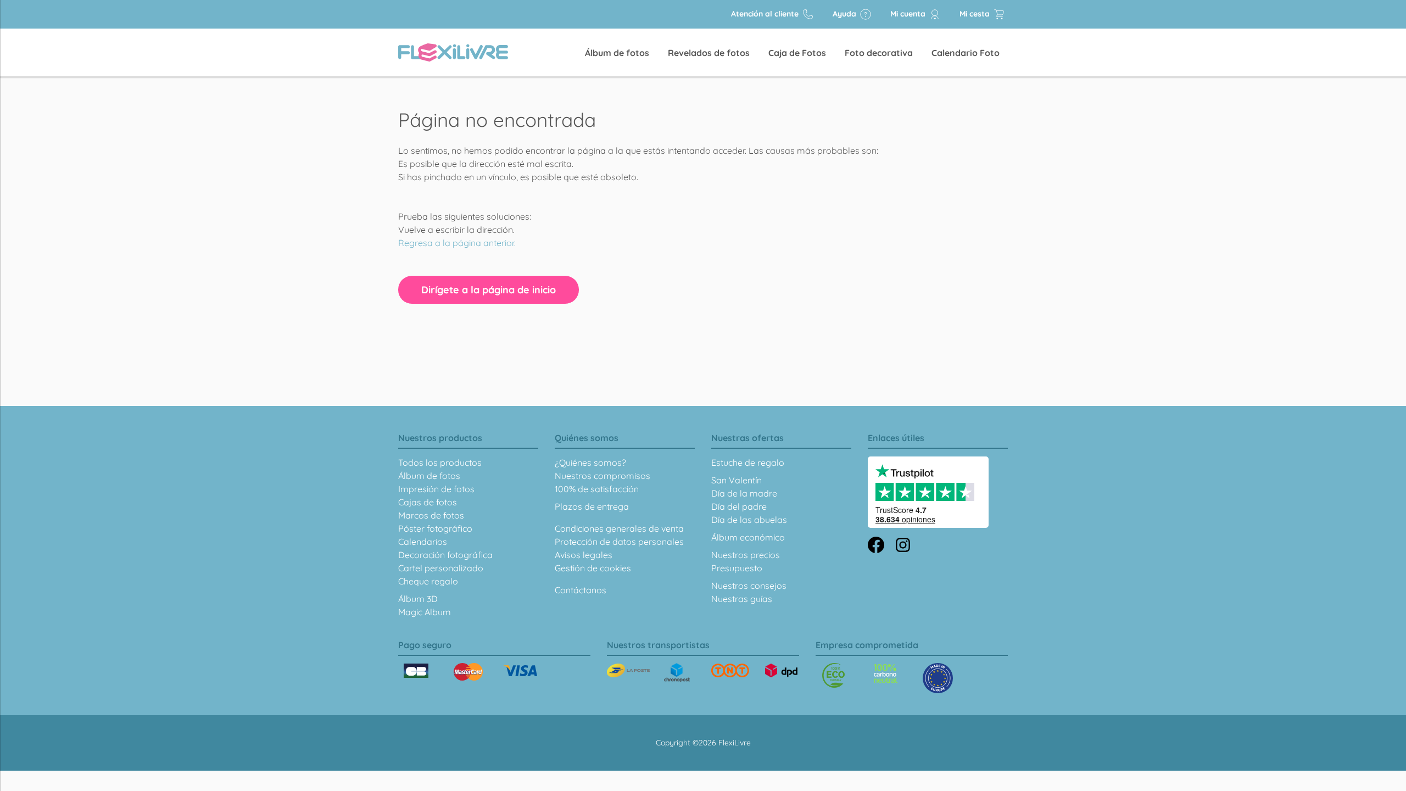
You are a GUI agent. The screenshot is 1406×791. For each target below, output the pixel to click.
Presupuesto (736, 567)
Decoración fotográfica (445, 554)
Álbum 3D (418, 598)
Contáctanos (580, 589)
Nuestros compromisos (602, 475)
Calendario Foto (965, 52)
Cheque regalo (428, 581)
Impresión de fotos (436, 488)
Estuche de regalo (747, 462)
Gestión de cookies (593, 567)
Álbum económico (748, 537)
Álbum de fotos (617, 52)
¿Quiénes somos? (590, 462)
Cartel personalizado (440, 567)
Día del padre (739, 506)
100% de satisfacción (597, 488)
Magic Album (424, 611)
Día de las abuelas (749, 519)
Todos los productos (440, 462)
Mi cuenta (909, 14)
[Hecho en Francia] (885, 673)
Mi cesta (975, 14)
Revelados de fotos (709, 52)
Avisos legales (583, 554)
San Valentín (736, 480)
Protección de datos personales (619, 541)
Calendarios (422, 541)
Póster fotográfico (435, 528)
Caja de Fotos (797, 52)
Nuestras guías (741, 598)
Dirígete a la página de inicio (488, 289)
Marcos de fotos (431, 515)
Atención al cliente (766, 14)
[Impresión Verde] (833, 675)
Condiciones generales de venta (619, 528)
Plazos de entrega (592, 506)
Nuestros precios (745, 554)
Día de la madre (744, 493)
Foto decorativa (879, 52)
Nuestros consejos (748, 585)
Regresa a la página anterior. (457, 242)
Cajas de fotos (427, 502)
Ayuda (845, 14)
